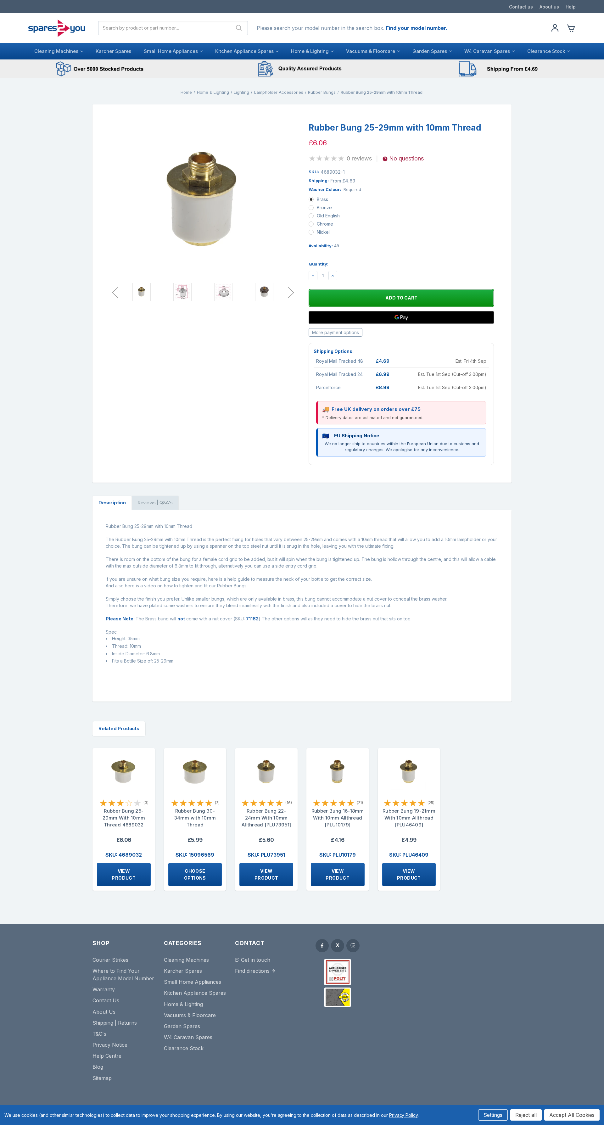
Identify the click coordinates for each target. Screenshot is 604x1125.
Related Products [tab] (118, 728)
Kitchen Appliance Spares (244, 51)
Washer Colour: (335, 189)
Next (290, 292)
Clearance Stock (546, 51)
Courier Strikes (110, 960)
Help (571, 6)
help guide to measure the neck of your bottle (275, 579)
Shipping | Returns (114, 1023)
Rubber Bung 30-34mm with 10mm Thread (195, 818)
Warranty (103, 989)
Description (112, 503)
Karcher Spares (113, 51)
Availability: (324, 245)
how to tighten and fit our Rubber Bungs (205, 585)
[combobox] (164, 28)
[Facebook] (322, 945)
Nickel (323, 232)
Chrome (325, 224)
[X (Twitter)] (337, 945)
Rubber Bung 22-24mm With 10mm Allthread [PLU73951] (266, 818)
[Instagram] (353, 945)
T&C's (99, 1034)
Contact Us (105, 1000)
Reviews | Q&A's (155, 503)
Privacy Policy (403, 1115)
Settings (493, 1115)
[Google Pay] (401, 317)
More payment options (335, 332)
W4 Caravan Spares (487, 51)
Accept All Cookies (572, 1115)
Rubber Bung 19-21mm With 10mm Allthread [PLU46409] (409, 818)
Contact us (521, 6)
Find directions (252, 971)
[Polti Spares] (337, 972)
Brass (322, 199)
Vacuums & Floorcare (370, 51)
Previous (115, 292)
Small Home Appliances (171, 51)
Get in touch (255, 960)
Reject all (526, 1115)
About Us (103, 1012)
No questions (406, 158)
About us (549, 6)
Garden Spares (429, 51)
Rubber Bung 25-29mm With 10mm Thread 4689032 (124, 818)
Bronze (324, 207)
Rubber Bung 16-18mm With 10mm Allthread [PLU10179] (337, 818)
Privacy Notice (109, 1045)
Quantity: (318, 263)
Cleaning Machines (56, 51)
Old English (328, 215)
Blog (97, 1067)
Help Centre (106, 1056)
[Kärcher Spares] (337, 997)
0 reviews (359, 158)
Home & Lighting (310, 51)
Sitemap (102, 1078)
